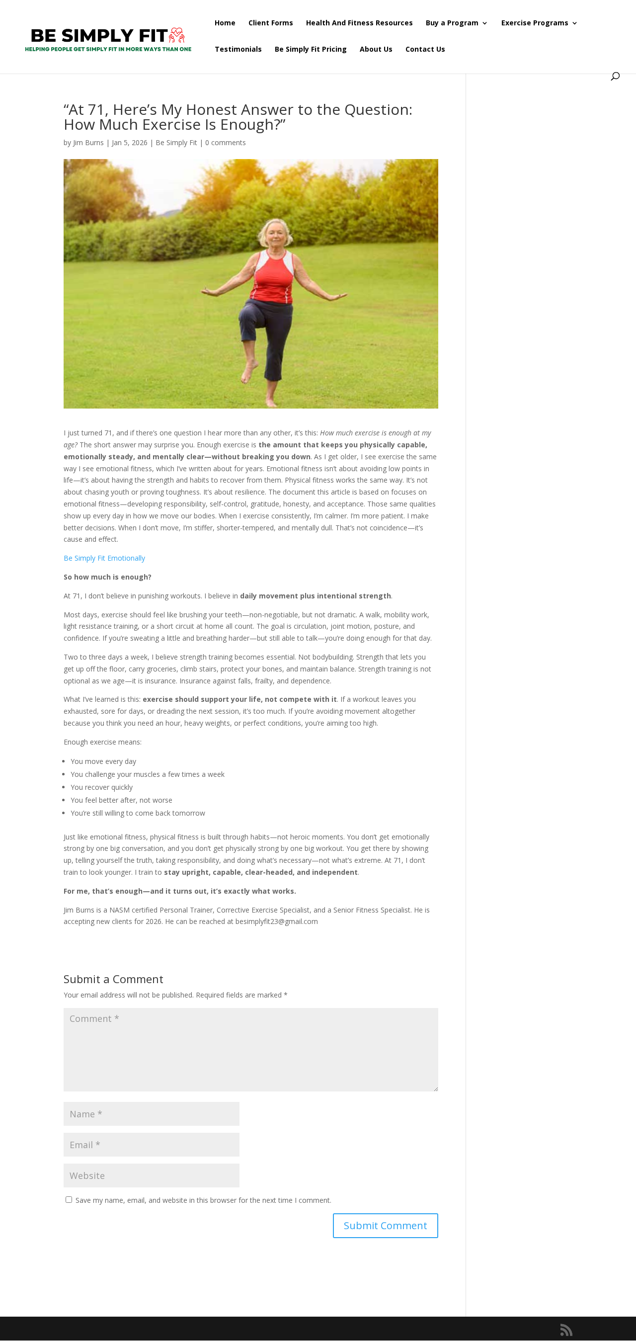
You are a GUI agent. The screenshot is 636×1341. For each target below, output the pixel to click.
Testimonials (238, 50)
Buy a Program (452, 23)
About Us (376, 50)
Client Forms (270, 23)
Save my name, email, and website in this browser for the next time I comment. (203, 1200)
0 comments (225, 142)
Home (225, 23)
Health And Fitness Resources (359, 23)
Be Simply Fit (176, 142)
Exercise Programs (534, 23)
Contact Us (425, 50)
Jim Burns (88, 142)
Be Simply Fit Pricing (311, 50)
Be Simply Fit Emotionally (105, 558)
